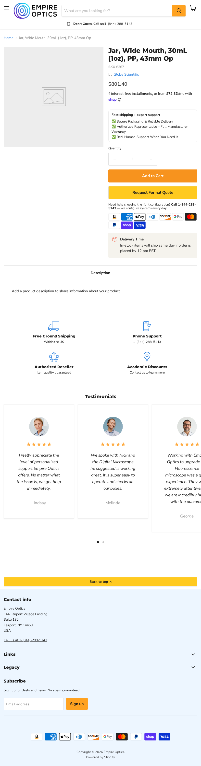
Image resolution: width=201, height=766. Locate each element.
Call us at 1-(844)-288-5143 (25, 640)
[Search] (179, 10)
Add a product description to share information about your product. (66, 291)
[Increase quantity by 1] (151, 159)
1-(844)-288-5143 (118, 24)
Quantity (114, 148)
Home (8, 38)
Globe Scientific (126, 74)
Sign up (77, 704)
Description (100, 272)
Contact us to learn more (147, 372)
